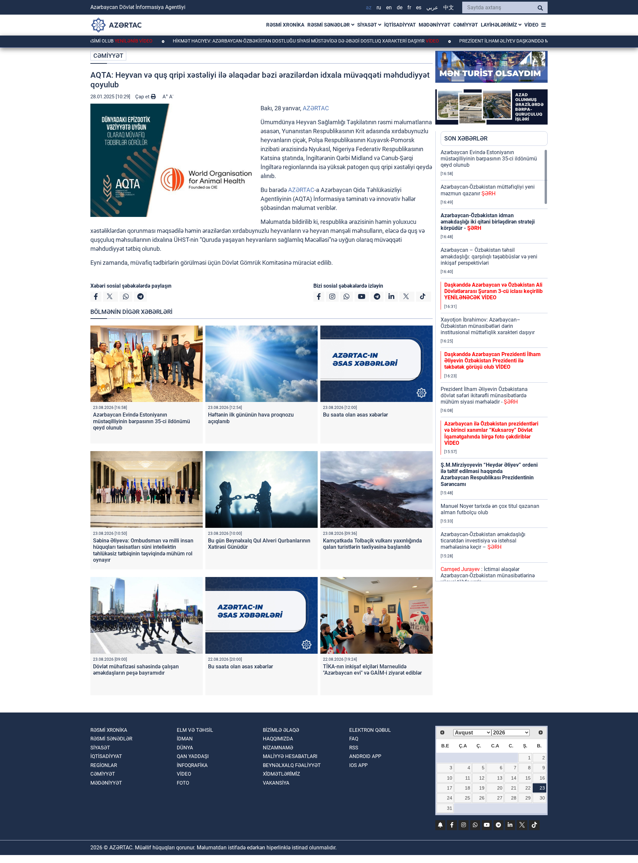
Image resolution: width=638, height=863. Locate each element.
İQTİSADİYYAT (400, 25)
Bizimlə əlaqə (281, 730)
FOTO (183, 783)
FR (409, 7)
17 (449, 788)
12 (481, 778)
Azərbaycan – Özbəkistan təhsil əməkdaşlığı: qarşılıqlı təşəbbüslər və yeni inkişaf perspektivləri (489, 256)
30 (542, 798)
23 (542, 788)
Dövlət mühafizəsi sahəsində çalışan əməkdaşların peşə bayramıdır (136, 669)
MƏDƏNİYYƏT (434, 25)
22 (528, 788)
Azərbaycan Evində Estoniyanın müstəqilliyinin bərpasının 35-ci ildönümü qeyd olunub (141, 421)
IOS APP (358, 765)
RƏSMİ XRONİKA (285, 25)
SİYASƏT (367, 25)
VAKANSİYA (276, 783)
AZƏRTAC (316, 108)
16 (542, 778)
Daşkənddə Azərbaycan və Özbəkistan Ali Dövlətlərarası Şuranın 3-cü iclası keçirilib (493, 291)
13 (499, 778)
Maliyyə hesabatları (290, 756)
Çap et (143, 97)
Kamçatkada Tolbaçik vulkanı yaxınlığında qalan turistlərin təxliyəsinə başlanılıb (372, 543)
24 (449, 798)
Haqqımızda (278, 739)
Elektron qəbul (370, 730)
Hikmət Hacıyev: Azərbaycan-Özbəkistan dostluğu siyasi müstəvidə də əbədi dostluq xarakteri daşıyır (271, 41)
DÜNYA (185, 748)
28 (513, 798)
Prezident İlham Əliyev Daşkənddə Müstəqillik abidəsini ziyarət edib (516, 41)
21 (513, 788)
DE (399, 7)
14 (513, 778)
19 (481, 788)
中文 (448, 7)
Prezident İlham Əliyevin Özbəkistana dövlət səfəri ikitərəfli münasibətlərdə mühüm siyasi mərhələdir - (484, 395)
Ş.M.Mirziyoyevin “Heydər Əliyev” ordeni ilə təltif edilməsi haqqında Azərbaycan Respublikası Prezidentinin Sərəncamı (489, 474)
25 (467, 798)
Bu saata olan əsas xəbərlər (355, 415)
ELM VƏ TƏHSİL (195, 730)
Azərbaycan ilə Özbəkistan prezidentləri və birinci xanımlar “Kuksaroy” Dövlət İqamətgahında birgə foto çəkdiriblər (491, 433)
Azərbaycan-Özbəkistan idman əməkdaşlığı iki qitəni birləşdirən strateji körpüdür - (488, 221)
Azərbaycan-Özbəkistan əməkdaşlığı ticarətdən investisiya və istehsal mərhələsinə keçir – (483, 540)
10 (449, 778)
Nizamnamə (278, 748)
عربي (432, 7)
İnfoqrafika (192, 765)
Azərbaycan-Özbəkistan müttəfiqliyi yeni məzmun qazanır (488, 190)
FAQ (353, 739)
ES (418, 7)
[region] (494, 365)
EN (389, 7)
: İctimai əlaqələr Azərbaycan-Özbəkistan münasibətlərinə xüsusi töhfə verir (488, 575)
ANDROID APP (365, 756)
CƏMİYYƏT (465, 25)
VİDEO (531, 25)
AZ (369, 7)
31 (449, 808)
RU (378, 7)
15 (528, 778)
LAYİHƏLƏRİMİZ (499, 25)
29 (528, 798)
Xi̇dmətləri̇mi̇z (281, 774)
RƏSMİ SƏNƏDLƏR (329, 25)
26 (481, 798)
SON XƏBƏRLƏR (465, 138)
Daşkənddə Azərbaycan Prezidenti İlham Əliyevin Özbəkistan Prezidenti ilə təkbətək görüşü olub (492, 360)
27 (499, 798)
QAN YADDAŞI (193, 756)
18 (467, 788)
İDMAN (185, 739)
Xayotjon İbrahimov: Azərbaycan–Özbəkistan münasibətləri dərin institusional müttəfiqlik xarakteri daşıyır (488, 326)
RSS (353, 748)
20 (499, 788)
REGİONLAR (103, 765)
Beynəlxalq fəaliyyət (292, 765)
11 (467, 778)
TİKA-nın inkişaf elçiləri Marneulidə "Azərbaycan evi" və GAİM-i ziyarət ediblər (372, 669)
